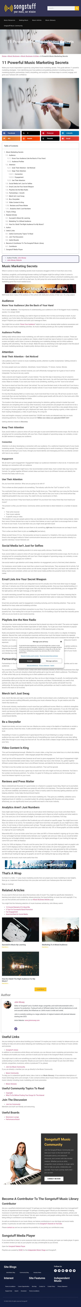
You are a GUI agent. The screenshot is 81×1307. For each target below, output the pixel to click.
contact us (10, 1227)
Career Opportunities (23, 1286)
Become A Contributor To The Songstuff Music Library (25, 243)
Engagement (19, 177)
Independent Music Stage (37, 1250)
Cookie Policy (51, 1286)
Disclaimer (24, 1291)
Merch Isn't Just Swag (16, 196)
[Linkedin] (74, 1270)
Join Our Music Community (15, 1067)
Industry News (37, 1272)
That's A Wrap (11, 212)
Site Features (37, 1278)
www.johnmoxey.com (32, 1020)
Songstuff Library (12, 1050)
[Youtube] (63, 1270)
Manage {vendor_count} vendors (30, 656)
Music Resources (9, 20)
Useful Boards (14, 240)
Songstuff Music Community (13, 26)
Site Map (34, 1286)
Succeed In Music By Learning (19, 218)
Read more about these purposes (49, 656)
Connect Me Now (53, 1179)
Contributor (13, 246)
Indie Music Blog (10, 1272)
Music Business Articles (30, 56)
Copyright (9, 1093)
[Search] (77, 8)
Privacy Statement (44, 665)
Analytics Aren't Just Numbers (20, 209)
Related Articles (11, 215)
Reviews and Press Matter (19, 205)
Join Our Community (13, 1104)
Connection (19, 174)
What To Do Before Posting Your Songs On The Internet (25, 1095)
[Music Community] (40, 292)
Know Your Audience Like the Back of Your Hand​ (28, 158)
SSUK (21, 1250)
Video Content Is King (16, 202)
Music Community (12, 1073)
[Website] (15, 1028)
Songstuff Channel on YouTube (51, 1224)
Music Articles (36, 20)
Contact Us (42, 1286)
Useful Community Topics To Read (21, 234)
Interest (8, 1278)
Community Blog (24, 1272)
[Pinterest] (70, 1270)
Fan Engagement (12, 912)
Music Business (13, 56)
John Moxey (21, 258)
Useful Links (10, 231)
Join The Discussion (16, 237)
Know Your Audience (27, 324)
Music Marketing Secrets (14, 152)
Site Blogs (10, 1267)
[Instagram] (66, 1270)
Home (4, 56)
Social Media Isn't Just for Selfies (20, 183)
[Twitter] (59, 1270)
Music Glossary (50, 20)
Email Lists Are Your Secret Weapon (21, 187)
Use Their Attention (18, 180)
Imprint (52, 665)
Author (8, 227)
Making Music (23, 20)
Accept (29, 661)
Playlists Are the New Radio (18, 190)
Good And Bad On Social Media (17, 914)
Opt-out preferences (32, 665)
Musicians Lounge (12, 1117)
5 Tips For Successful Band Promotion (19, 909)
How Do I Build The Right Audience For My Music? (26, 224)
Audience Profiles (18, 161)
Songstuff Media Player (14, 249)
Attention (12, 165)
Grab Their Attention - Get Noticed (23, 168)
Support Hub (8, 1291)
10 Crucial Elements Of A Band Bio (18, 907)
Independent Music (62, 1279)
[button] (61, 642)
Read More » (5, 947)
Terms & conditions (10, 1286)
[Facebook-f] (55, 1270)
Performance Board (12, 1119)
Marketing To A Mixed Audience (20, 221)
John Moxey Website (14, 260)
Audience (12, 155)
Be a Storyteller (14, 199)
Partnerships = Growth (16, 193)
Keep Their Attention (19, 171)
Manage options (51, 661)
